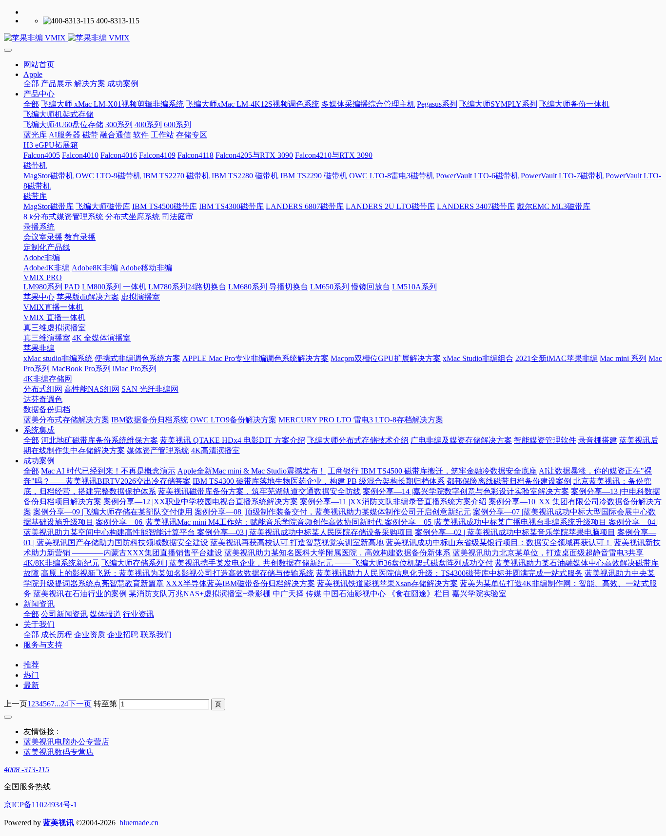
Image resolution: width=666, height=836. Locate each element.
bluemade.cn (138, 822)
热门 (31, 675)
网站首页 (39, 64)
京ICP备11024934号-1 (40, 804)
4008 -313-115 (26, 769)
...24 (61, 704)
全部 (31, 83)
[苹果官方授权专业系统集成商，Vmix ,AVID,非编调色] (333, 38)
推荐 (31, 665)
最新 (31, 685)
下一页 (80, 704)
